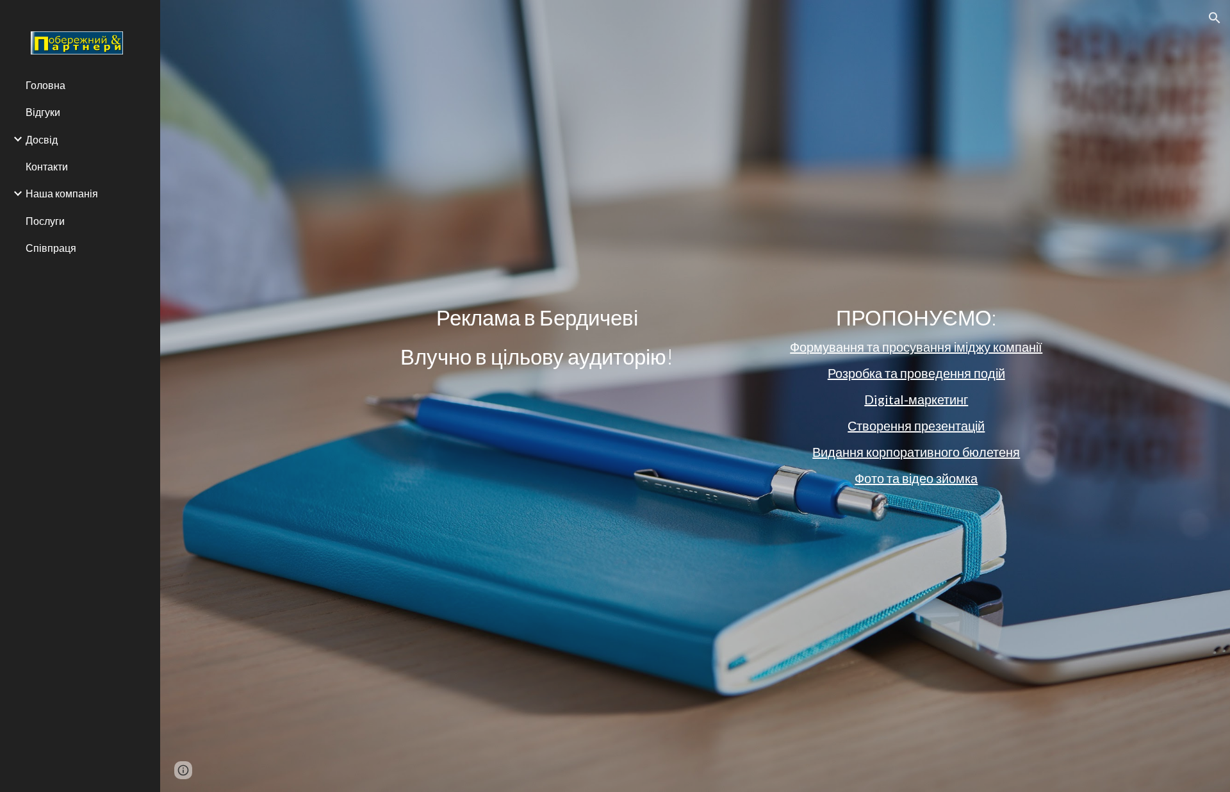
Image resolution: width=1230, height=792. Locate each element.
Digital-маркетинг (916, 399)
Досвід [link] (42, 139)
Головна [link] (45, 85)
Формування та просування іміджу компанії (916, 346)
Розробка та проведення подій (916, 373)
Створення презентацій (916, 425)
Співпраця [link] (51, 248)
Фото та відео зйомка (916, 478)
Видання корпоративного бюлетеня (916, 451)
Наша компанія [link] (62, 193)
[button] (1214, 18)
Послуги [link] (45, 221)
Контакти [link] (47, 166)
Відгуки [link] (43, 112)
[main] (537, 337)
